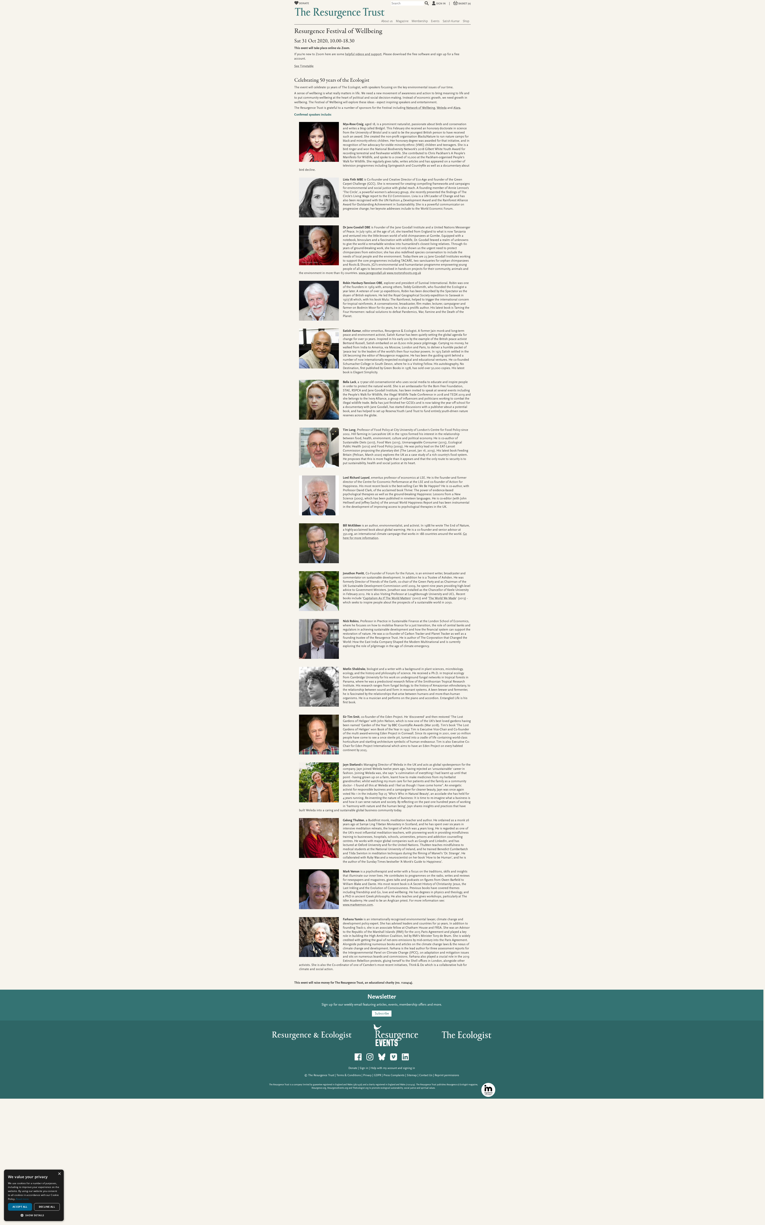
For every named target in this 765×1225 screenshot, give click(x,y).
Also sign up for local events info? (340, 626)
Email (329, 605)
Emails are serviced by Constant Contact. (352, 656)
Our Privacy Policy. (382, 656)
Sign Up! (382, 667)
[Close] (440, 549)
